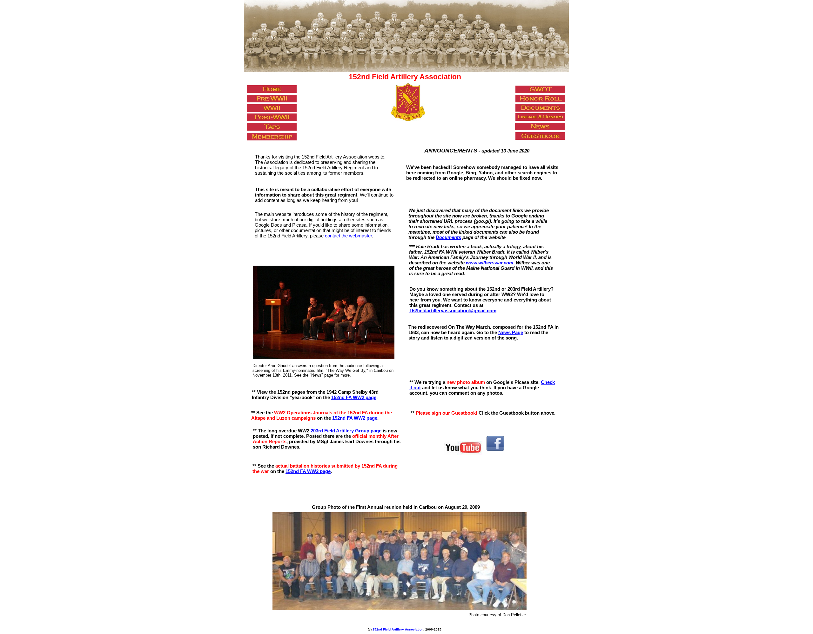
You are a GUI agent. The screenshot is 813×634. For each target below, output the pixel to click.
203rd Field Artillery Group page (346, 430)
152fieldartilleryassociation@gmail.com (452, 310)
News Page (510, 332)
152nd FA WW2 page (354, 418)
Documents (448, 237)
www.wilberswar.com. (490, 262)
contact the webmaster (348, 235)
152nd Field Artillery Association (398, 629)
